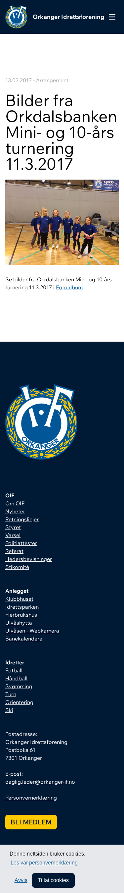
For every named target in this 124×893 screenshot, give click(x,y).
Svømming (18, 686)
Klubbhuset (19, 598)
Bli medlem (31, 822)
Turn (10, 694)
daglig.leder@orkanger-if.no (40, 781)
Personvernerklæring (31, 797)
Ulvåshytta (18, 622)
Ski (9, 710)
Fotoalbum (69, 287)
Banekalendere (23, 638)
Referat (14, 551)
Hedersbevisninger (28, 559)
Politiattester (21, 543)
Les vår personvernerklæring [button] (44, 862)
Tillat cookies (53, 880)
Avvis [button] (21, 880)
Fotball (13, 670)
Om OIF (14, 503)
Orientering (19, 702)
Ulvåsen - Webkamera (32, 630)
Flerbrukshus (21, 614)
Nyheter (15, 511)
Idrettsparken (22, 606)
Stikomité (17, 567)
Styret (13, 527)
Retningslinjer (22, 519)
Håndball (16, 678)
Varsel (13, 535)
